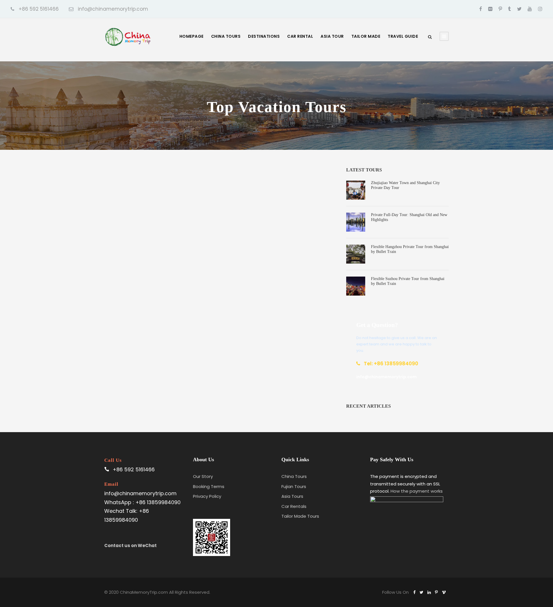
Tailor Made (365, 36)
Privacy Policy (207, 496)
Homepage (191, 36)
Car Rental (300, 36)
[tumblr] (509, 8)
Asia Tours (292, 496)
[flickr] (490, 8)
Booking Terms (208, 486)
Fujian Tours (293, 486)
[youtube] (530, 8)
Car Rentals (293, 506)
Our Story (203, 476)
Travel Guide (403, 36)
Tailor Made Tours (300, 516)
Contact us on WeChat (130, 545)
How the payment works (417, 491)
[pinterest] (500, 8)
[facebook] (480, 8)
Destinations (264, 36)
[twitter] (519, 8)
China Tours (226, 36)
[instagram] (540, 8)
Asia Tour (332, 36)
